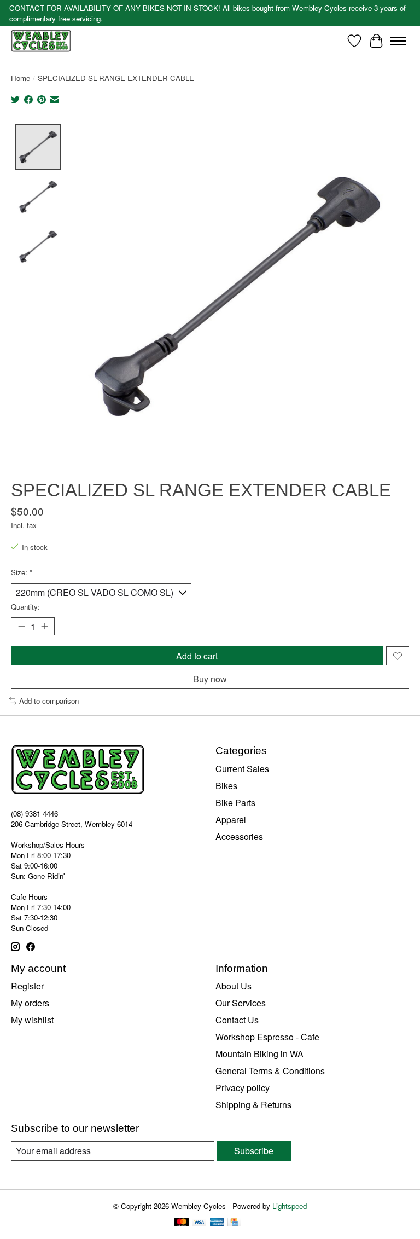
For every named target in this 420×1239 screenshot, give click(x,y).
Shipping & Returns (253, 1104)
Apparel (230, 819)
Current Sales (242, 768)
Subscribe (253, 1150)
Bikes (226, 785)
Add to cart (197, 656)
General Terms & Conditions (270, 1070)
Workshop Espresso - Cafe (267, 1036)
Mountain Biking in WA (259, 1053)
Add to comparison (49, 701)
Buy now (210, 679)
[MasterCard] (181, 1223)
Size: (21, 572)
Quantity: (25, 606)
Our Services (240, 1003)
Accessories (239, 836)
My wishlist (32, 1020)
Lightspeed (289, 1206)
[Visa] (199, 1223)
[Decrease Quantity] (21, 627)
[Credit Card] (234, 1223)
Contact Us (237, 1020)
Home (20, 78)
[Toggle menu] (398, 41)
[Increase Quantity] (44, 627)
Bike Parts (235, 802)
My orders (30, 1003)
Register (27, 986)
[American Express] (217, 1223)
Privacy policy (242, 1087)
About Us (233, 986)
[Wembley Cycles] (41, 41)
